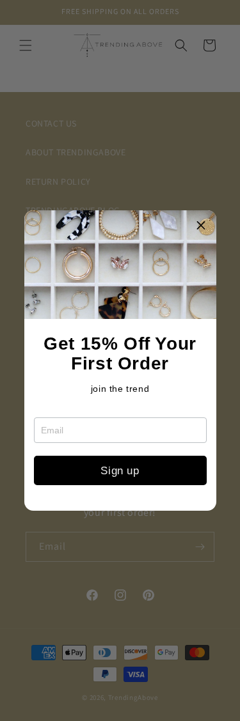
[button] (201, 225)
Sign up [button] (119, 471)
